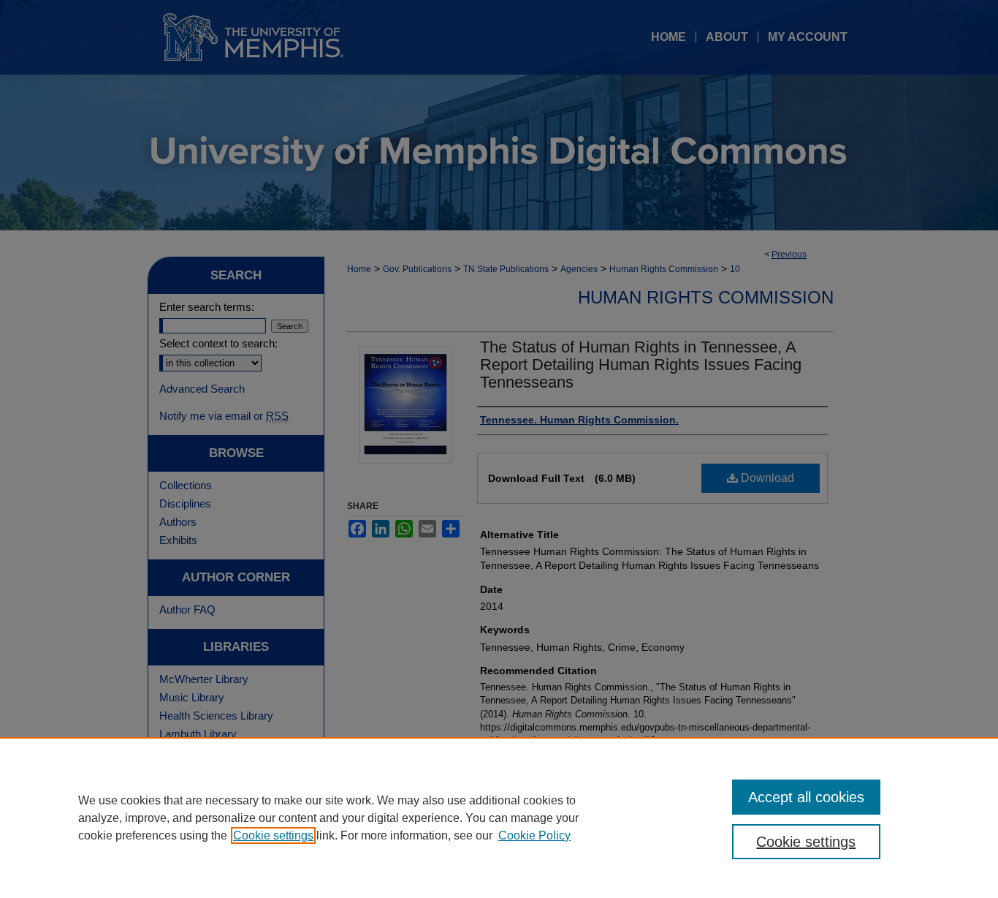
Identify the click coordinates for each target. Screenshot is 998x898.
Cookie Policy (534, 835)
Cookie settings (273, 835)
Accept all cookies (806, 797)
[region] (499, 817)
